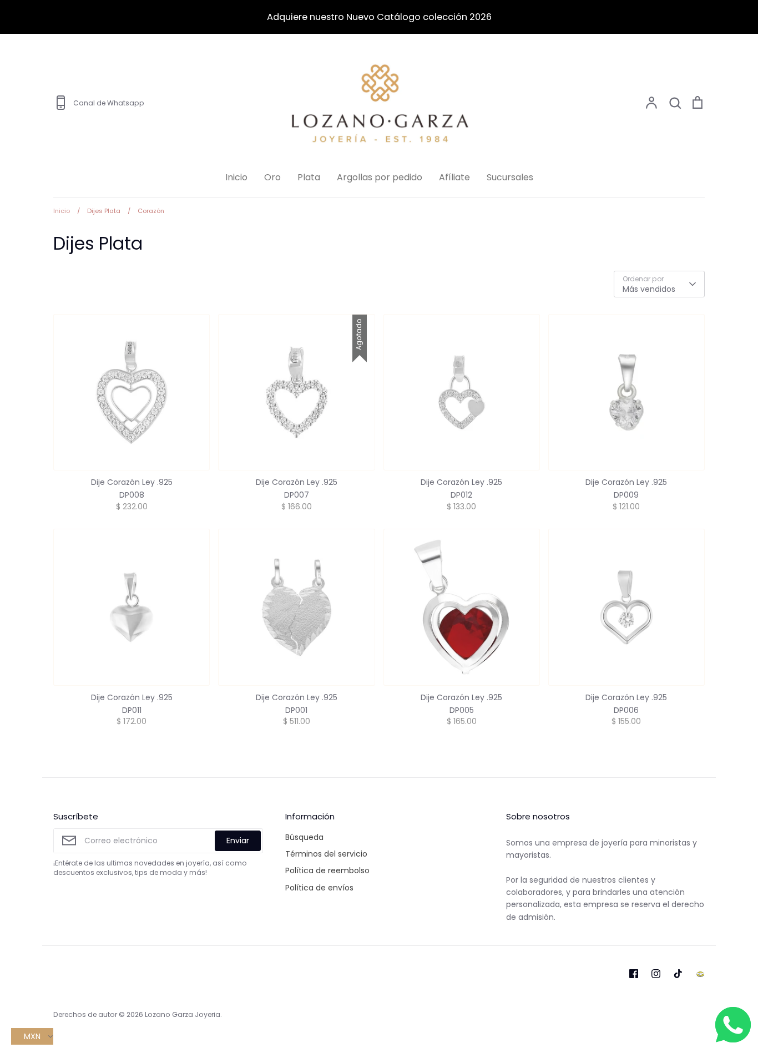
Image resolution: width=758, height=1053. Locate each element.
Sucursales (510, 177)
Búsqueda (304, 837)
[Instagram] (656, 974)
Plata (308, 177)
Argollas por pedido (379, 177)
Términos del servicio (326, 853)
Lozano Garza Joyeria (182, 1014)
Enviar (237, 840)
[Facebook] (634, 974)
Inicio (236, 177)
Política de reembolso (327, 870)
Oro (272, 177)
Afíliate (454, 177)
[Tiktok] (678, 974)
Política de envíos (319, 887)
